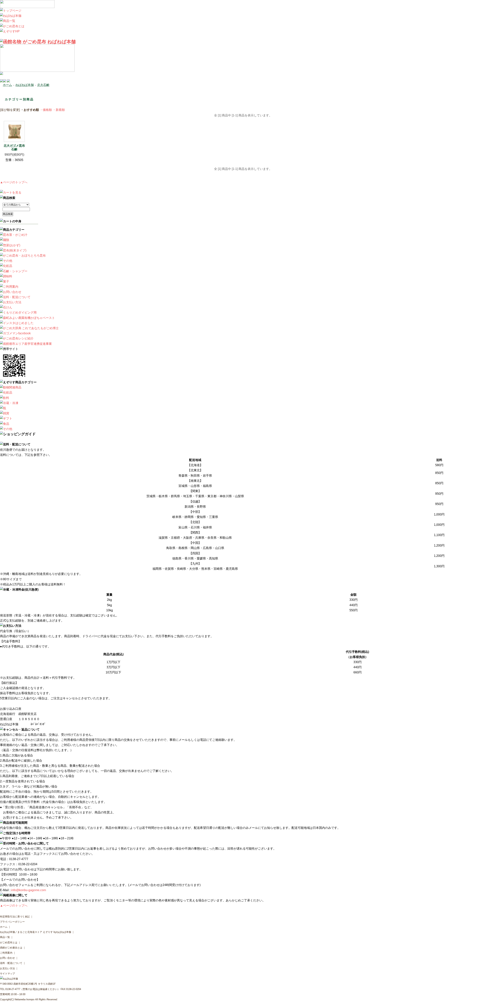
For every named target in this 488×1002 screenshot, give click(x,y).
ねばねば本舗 (24, 84)
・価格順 (46, 109)
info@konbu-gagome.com (28, 890)
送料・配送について (11, 963)
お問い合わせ (7, 957)
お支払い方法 (7, 968)
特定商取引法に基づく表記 (15, 916)
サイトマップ (7, 973)
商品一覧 (5, 937)
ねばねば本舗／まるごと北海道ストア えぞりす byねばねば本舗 (35, 932)
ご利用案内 (6, 952)
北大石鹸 (43, 84)
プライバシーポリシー (12, 921)
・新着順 (59, 109)
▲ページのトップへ (13, 182)
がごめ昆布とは (8, 942)
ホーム (7, 84)
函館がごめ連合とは (11, 947)
